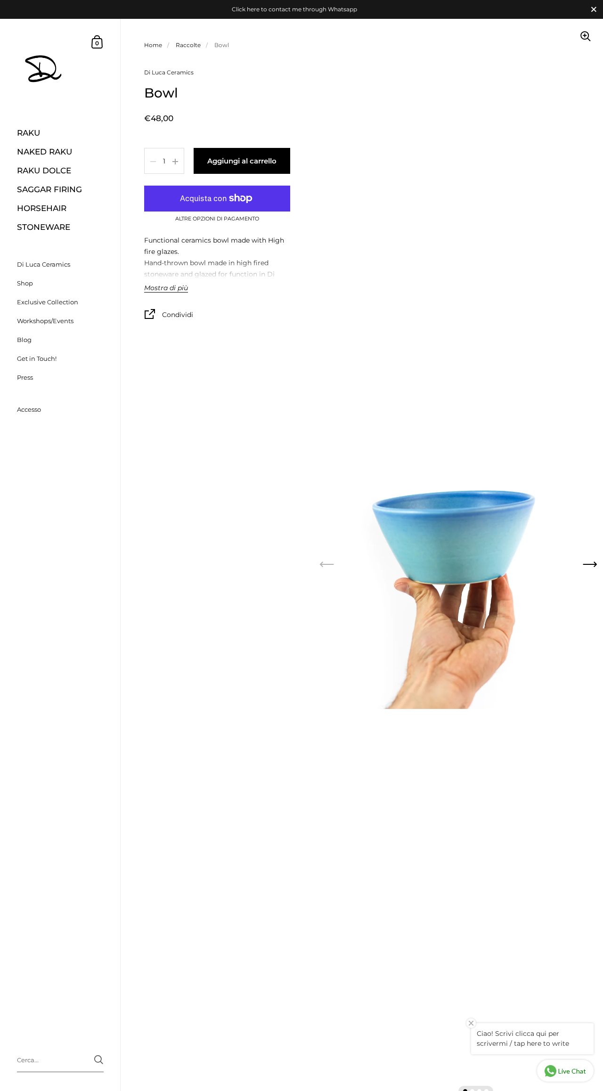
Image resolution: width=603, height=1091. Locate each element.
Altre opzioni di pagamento (217, 219)
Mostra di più (166, 289)
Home (153, 45)
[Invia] (99, 1060)
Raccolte (188, 45)
